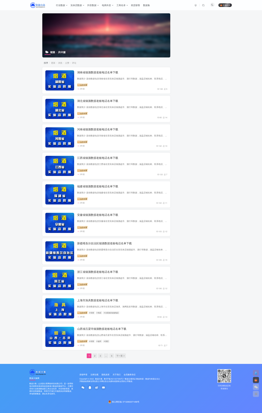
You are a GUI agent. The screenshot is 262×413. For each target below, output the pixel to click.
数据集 (146, 5)
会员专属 (83, 85)
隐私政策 (105, 374)
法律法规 (94, 374)
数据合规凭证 (130, 379)
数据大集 (98, 379)
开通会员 (226, 5)
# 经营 (91, 312)
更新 (53, 62)
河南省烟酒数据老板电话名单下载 (97, 129)
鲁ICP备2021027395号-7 (114, 379)
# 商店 (99, 312)
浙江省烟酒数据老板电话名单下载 (97, 272)
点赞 (67, 62)
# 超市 (99, 341)
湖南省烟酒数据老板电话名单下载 (97, 72)
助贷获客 (135, 5)
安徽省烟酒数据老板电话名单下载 (97, 215)
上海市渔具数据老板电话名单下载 (97, 300)
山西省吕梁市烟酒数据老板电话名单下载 (101, 329)
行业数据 (60, 5)
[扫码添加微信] (256, 387)
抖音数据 (91, 5)
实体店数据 (76, 5)
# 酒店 (106, 341)
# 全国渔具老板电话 (111, 312)
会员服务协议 (130, 374)
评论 (74, 62)
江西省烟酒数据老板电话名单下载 (97, 158)
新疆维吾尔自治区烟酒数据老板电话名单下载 (104, 243)
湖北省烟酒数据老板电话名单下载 (97, 101)
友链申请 (83, 374)
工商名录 (121, 5)
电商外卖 (106, 5)
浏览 (60, 62)
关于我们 (117, 374)
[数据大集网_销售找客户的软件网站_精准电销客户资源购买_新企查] (37, 371)
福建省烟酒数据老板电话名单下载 (97, 186)
